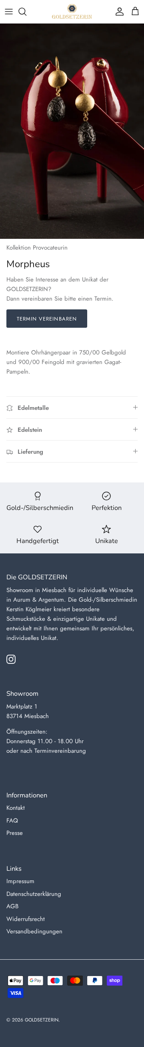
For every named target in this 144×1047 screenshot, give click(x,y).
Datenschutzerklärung (33, 894)
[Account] (117, 11)
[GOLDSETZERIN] (72, 11)
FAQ (12, 820)
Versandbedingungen (34, 931)
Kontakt (15, 807)
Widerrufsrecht (25, 919)
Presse (14, 833)
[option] (72, 131)
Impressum (20, 881)
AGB (12, 906)
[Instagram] (11, 659)
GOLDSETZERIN (41, 1019)
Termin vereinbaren (47, 319)
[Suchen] (26, 11)
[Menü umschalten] (9, 11)
